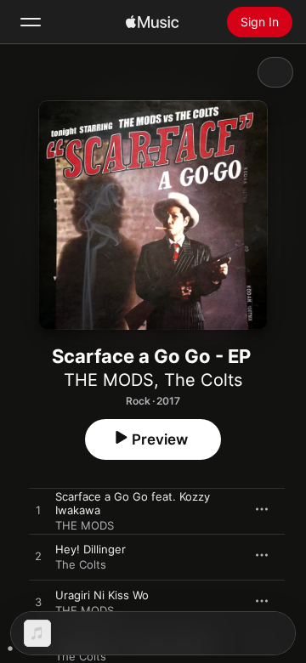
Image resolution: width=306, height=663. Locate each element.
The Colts (203, 380)
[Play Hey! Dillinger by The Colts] (38, 556)
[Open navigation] (30, 22)
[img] (152, 22)
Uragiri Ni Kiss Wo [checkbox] (102, 595)
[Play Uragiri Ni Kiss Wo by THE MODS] (38, 602)
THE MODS (109, 380)
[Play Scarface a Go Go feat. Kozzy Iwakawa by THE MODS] (38, 510)
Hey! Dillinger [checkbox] (90, 549)
